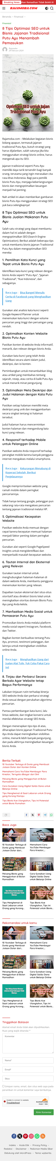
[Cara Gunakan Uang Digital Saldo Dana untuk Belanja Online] (42, 864)
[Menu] (4, 8)
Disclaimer (21, 1148)
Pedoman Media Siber (41, 1148)
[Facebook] (14, 1136)
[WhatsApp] (37, 1136)
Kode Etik (24, 1145)
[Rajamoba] (23, 8)
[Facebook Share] (26, 815)
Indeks (12, 1145)
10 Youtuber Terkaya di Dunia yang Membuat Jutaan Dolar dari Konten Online (25, 766)
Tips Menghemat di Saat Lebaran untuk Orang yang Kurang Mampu (26, 794)
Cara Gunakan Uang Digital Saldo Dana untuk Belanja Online (26, 787)
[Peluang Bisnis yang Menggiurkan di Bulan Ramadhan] (14, 864)
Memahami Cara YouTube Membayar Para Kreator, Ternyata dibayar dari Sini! (24, 773)
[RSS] (42, 1136)
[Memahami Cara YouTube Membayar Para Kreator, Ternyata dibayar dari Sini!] (42, 835)
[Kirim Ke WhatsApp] (51, 815)
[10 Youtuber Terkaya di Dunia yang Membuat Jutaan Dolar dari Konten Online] (14, 835)
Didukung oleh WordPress (17, 1153)
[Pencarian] (52, 8)
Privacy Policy (40, 1145)
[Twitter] (19, 1136)
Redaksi (8, 1148)
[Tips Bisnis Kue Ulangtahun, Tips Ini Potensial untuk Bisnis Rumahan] (42, 893)
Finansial (6, 23)
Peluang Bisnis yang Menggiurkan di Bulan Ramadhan (24, 780)
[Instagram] (31, 1136)
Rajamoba (13, 48)
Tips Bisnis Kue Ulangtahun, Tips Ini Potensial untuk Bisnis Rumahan (25, 802)
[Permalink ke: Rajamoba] (4, 49)
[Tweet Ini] (32, 815)
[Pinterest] (25, 1136)
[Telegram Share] (45, 815)
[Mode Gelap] (47, 8)
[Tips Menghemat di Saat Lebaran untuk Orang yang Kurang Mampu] (14, 893)
